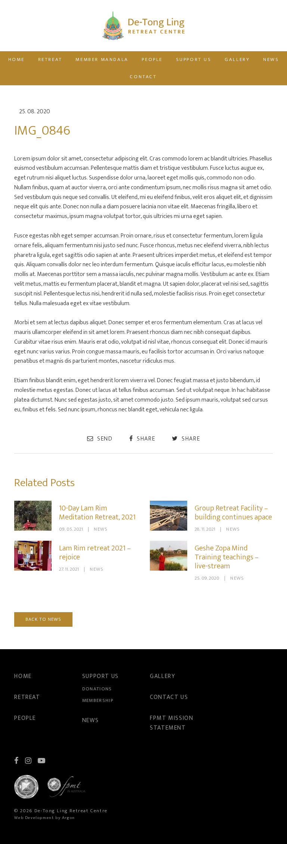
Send (103, 438)
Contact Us (169, 697)
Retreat (50, 59)
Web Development (34, 817)
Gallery (237, 59)
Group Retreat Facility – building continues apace (233, 513)
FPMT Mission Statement (171, 723)
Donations (97, 689)
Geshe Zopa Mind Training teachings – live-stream (227, 557)
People (152, 59)
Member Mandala (101, 59)
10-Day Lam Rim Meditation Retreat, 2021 (97, 513)
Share (145, 438)
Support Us (194, 59)
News (271, 59)
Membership (97, 700)
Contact (143, 77)
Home (16, 59)
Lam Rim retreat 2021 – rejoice (95, 553)
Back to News (43, 619)
